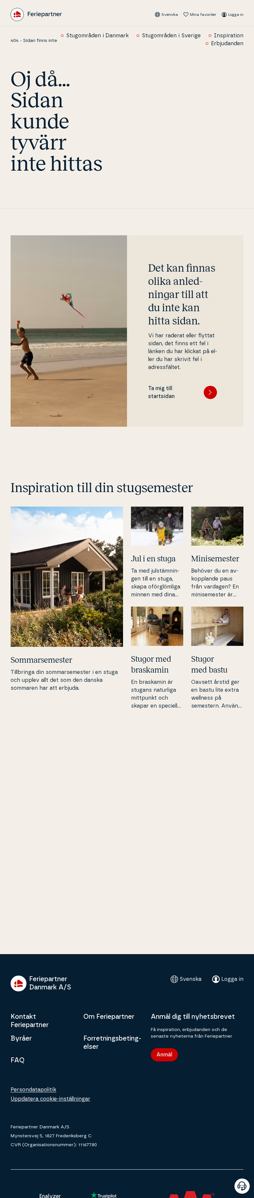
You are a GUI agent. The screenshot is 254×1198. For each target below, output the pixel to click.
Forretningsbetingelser (112, 1042)
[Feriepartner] (36, 14)
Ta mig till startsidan (161, 392)
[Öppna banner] (242, 1186)
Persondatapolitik (33, 1089)
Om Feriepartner (108, 1017)
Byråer (21, 1038)
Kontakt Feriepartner (30, 1021)
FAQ (17, 1060)
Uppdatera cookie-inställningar (50, 1099)
